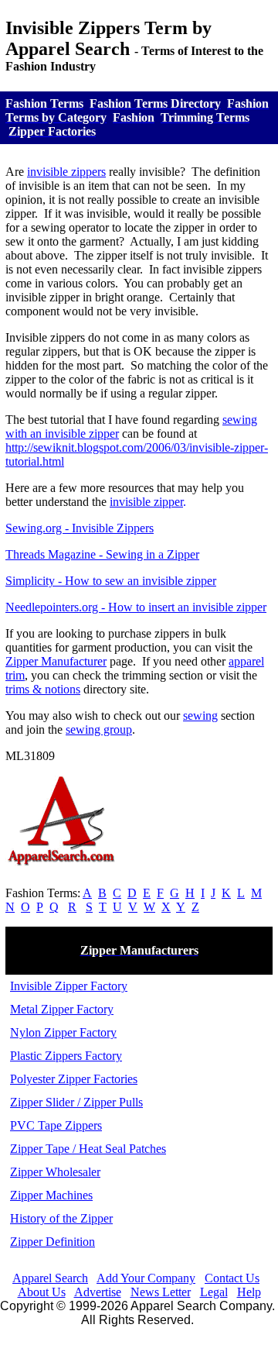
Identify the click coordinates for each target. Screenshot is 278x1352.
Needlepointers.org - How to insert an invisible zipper (135, 607)
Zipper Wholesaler (55, 1171)
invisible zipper (146, 501)
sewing (200, 715)
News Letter (161, 1292)
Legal (214, 1292)
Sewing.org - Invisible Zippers (79, 528)
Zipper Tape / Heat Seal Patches (88, 1148)
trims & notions (42, 689)
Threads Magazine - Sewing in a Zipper (102, 554)
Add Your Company (146, 1278)
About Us (42, 1292)
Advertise (97, 1292)
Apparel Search (50, 1278)
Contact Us (232, 1278)
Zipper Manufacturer (56, 661)
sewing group (99, 729)
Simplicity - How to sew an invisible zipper (110, 580)
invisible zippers (66, 171)
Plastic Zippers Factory (66, 1055)
